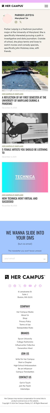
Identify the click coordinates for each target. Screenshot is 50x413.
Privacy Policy (25, 321)
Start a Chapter (25, 362)
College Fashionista (25, 341)
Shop (25, 318)
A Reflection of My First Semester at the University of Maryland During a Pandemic (24, 100)
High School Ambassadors (25, 365)
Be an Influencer (25, 368)
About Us (25, 315)
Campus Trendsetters (25, 371)
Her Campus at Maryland (12, 94)
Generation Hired (25, 348)
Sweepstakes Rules (25, 327)
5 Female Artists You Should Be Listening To (24, 151)
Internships (25, 389)
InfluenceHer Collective (25, 345)
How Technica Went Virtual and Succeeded (19, 200)
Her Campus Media (25, 311)
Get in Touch (25, 382)
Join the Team (25, 385)
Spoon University (25, 338)
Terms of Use (25, 324)
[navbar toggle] (46, 6)
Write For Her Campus (25, 359)
